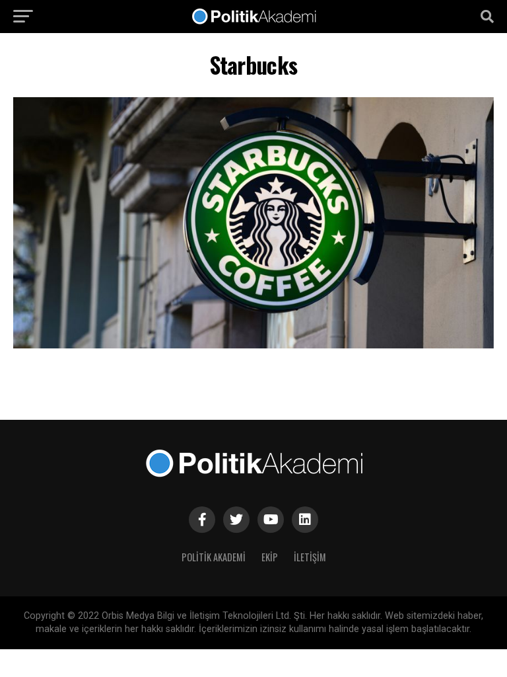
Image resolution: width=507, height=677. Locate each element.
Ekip (269, 557)
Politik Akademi (214, 557)
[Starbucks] (253, 344)
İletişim (310, 557)
